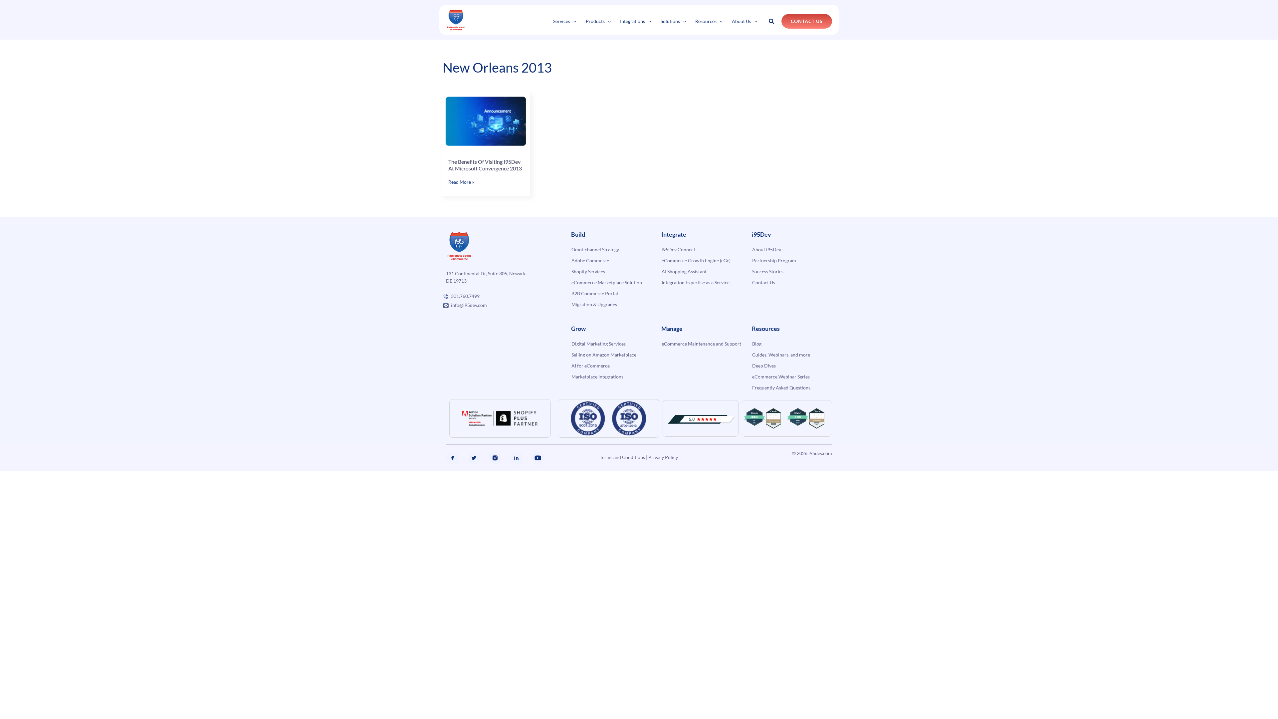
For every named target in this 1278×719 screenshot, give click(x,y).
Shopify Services (588, 271)
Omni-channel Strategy (595, 249)
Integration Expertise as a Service (696, 282)
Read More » (461, 182)
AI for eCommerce (590, 365)
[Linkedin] (516, 458)
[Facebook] (452, 458)
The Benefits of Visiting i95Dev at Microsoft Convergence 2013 (485, 164)
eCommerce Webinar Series (781, 376)
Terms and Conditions (622, 457)
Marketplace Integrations (597, 376)
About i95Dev (766, 249)
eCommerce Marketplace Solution (606, 282)
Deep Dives (764, 365)
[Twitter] (474, 458)
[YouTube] (537, 458)
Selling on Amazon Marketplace (603, 355)
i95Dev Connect (678, 249)
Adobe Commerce (590, 260)
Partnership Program (774, 260)
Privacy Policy (663, 457)
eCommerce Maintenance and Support (701, 344)
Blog (756, 344)
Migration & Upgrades (594, 304)
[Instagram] (495, 458)
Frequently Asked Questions (781, 387)
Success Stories (767, 271)
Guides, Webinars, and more (781, 355)
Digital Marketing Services (598, 344)
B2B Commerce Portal (594, 293)
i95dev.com (820, 453)
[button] (573, 21)
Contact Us (763, 282)
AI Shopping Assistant (684, 271)
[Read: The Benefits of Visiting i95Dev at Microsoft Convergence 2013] (485, 121)
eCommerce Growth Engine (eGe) (696, 260)
